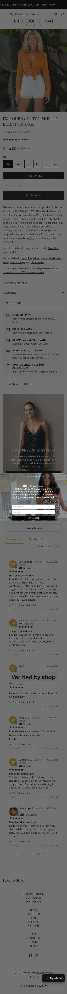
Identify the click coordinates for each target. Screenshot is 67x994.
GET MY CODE (33, 518)
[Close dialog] (65, 475)
